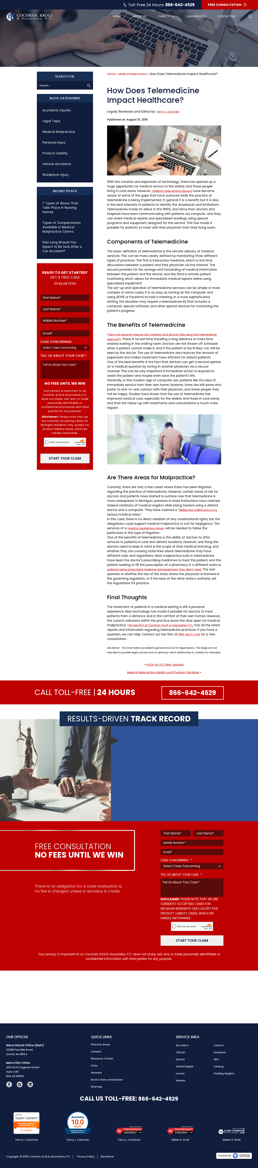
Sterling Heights (224, 1073)
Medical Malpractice (132, 74)
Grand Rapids (184, 1066)
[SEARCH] (88, 85)
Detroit (180, 1059)
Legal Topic (51, 121)
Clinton (180, 1052)
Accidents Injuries (56, 110)
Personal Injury (54, 142)
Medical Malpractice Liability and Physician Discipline (163, 672)
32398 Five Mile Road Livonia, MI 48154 (25, 1049)
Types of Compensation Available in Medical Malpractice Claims (61, 227)
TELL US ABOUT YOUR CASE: (181, 875)
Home (117, 16)
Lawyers (96, 1051)
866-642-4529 (180, 5)
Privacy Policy (85, 1156)
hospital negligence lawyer (145, 528)
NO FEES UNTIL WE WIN (65, 383)
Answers (96, 1072)
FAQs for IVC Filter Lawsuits (165, 665)
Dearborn (220, 1052)
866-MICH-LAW (189, 634)
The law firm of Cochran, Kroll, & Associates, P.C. (160, 625)
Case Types (166, 16)
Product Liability (55, 153)
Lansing (218, 1066)
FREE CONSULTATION (224, 4)
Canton (219, 1045)
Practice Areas (100, 1044)
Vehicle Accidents (56, 164)
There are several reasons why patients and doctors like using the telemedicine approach (162, 337)
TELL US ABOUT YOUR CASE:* (63, 355)
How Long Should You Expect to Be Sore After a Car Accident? (62, 246)
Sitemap (96, 1086)
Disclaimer (107, 1156)
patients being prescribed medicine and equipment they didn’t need (154, 569)
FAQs (94, 1065)
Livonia (180, 1073)
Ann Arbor (182, 1045)
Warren (180, 1080)
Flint (216, 1059)
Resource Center (102, 1058)
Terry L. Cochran (167, 112)
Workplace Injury (55, 175)
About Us (140, 16)
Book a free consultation (107, 1079)
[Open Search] (250, 16)
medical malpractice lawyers (172, 191)
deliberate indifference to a (198, 510)
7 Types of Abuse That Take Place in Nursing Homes (60, 207)
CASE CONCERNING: (56, 342)
